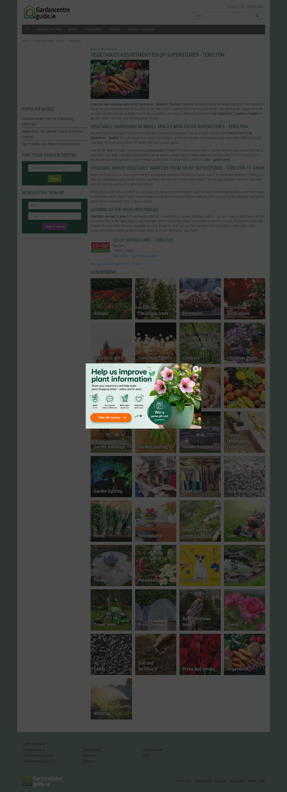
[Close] (196, 369)
